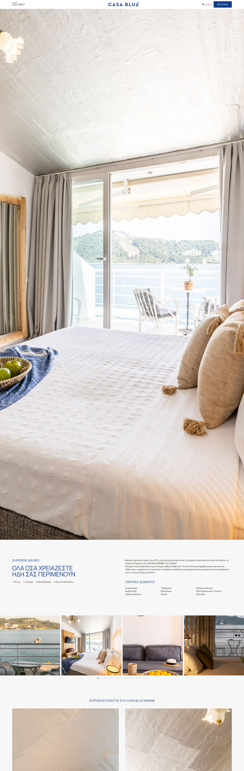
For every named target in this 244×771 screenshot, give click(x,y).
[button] (2, 645)
